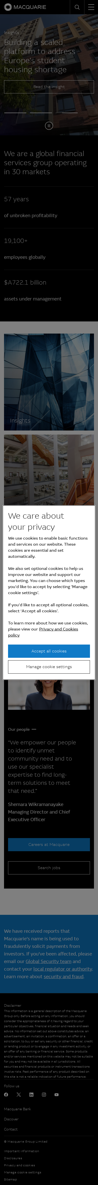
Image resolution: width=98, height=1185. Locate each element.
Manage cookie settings (49, 666)
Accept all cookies (49, 651)
